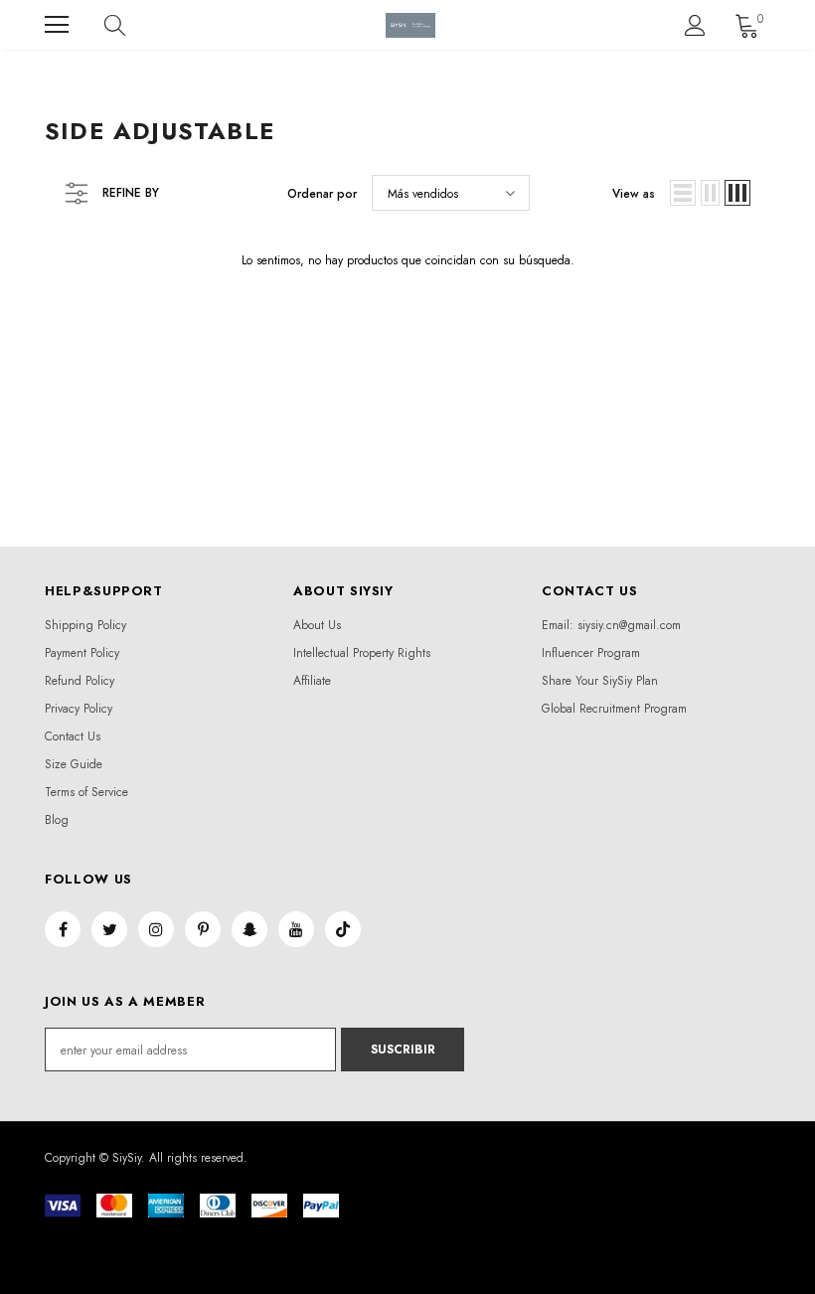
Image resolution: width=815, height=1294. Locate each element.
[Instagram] (156, 929)
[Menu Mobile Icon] (57, 25)
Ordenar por (322, 194)
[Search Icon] (134, 25)
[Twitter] (109, 929)
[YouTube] (296, 929)
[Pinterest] (203, 929)
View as (633, 194)
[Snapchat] (249, 929)
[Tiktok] (343, 929)
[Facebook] (63, 929)
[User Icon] (695, 25)
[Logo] (410, 25)
